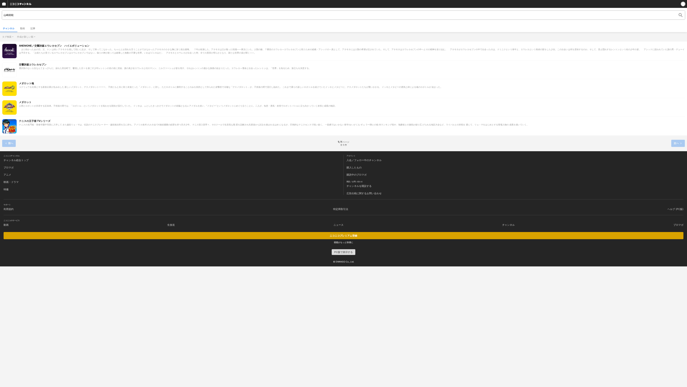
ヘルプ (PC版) (675, 209)
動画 (22, 28)
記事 (33, 28)
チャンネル (8, 28)
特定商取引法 (340, 209)
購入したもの (354, 167)
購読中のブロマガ (357, 174)
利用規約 (9, 209)
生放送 (171, 224)
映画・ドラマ (11, 181)
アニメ (7, 174)
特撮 (6, 189)
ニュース (338, 224)
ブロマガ (9, 167)
